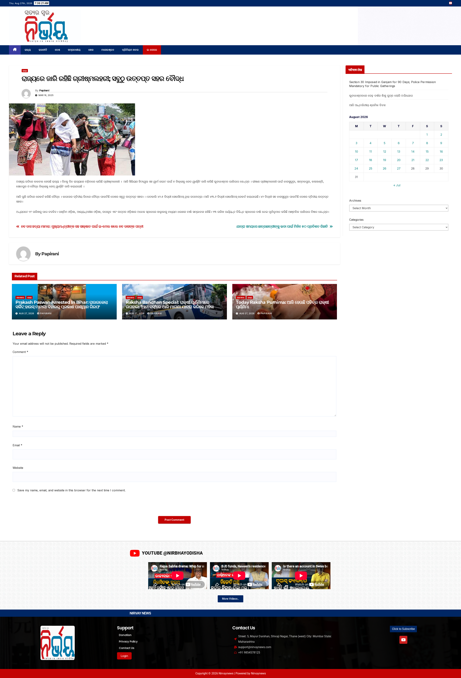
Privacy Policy (128, 641)
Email (17, 445)
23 (441, 160)
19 (384, 160)
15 (427, 151)
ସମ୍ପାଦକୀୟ (74, 49)
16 (441, 151)
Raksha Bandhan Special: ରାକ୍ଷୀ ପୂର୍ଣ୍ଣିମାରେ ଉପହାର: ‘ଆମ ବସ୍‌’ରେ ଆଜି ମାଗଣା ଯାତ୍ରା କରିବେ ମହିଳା (170, 304)
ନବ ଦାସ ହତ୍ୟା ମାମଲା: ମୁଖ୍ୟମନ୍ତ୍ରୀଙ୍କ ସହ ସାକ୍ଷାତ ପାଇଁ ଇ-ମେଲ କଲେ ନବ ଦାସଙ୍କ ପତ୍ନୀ (82, 226)
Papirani (44, 90)
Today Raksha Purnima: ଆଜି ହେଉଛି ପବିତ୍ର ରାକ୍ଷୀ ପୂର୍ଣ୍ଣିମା (282, 304)
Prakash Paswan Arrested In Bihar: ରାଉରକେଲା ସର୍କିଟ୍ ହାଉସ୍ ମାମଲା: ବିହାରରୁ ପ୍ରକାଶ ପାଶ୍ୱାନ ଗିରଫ (61, 304)
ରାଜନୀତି (43, 49)
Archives (355, 200)
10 (356, 151)
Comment (20, 352)
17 (356, 160)
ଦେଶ (57, 49)
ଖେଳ (90, 49)
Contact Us (126, 648)
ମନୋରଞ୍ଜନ (107, 49)
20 (398, 160)
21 (412, 160)
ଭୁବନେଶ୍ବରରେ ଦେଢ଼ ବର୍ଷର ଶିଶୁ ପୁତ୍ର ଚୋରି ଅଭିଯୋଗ (381, 95)
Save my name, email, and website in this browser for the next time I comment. (71, 490)
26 (384, 168)
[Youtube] (403, 640)
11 (370, 151)
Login (124, 656)
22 (427, 160)
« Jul (396, 185)
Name (18, 426)
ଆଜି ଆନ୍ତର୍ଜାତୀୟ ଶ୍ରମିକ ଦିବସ (367, 105)
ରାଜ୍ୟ (28, 49)
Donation (125, 635)
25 (370, 168)
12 (384, 151)
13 (398, 151)
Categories (356, 219)
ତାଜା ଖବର (20, 297)
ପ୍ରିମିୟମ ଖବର (130, 49)
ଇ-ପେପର (152, 49)
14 (413, 151)
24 (356, 168)
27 (398, 168)
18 (370, 160)
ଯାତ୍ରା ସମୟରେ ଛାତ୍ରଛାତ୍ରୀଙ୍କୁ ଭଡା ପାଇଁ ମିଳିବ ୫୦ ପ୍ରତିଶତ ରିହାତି (282, 226)
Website (18, 468)
